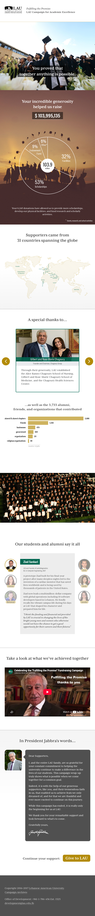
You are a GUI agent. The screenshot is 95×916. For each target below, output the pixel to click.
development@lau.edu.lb (19, 903)
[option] (47, 360)
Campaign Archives (16, 892)
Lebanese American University (46, 888)
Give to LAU (76, 858)
